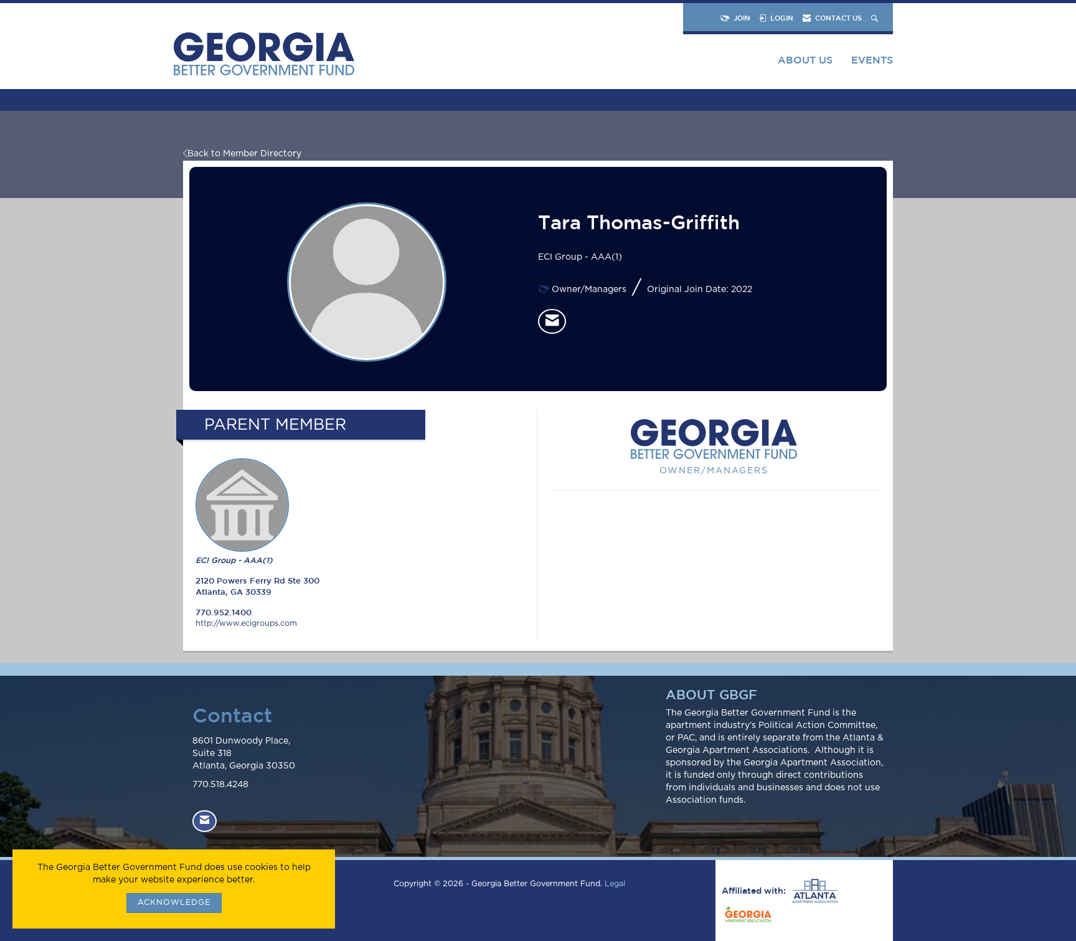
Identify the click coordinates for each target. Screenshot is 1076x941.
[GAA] (747, 916)
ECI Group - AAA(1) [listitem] (234, 560)
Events (872, 59)
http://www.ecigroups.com (246, 624)
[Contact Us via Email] (204, 821)
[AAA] (813, 891)
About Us (805, 59)
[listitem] (552, 321)
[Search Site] (875, 18)
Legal (615, 884)
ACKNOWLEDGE (174, 903)
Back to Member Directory (244, 153)
